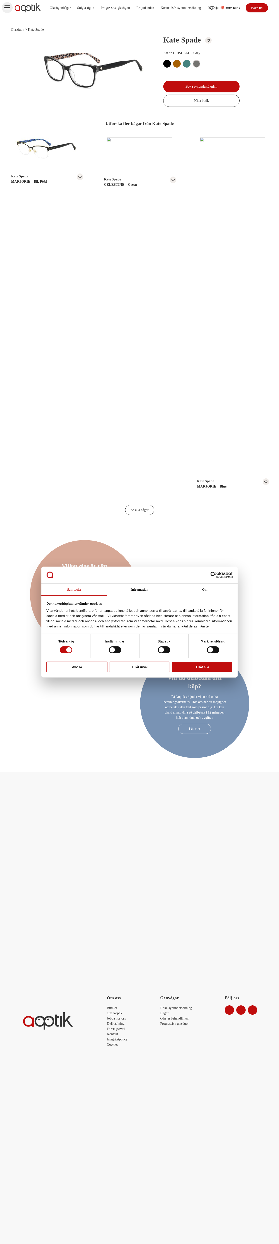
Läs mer (194, 729)
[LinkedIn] (252, 1010)
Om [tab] (205, 589)
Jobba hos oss (116, 1018)
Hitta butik (232, 8)
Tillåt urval (140, 667)
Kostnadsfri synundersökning (181, 8)
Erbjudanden (145, 8)
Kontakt (112, 1034)
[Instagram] (229, 1010)
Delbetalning (115, 1023)
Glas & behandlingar (174, 1018)
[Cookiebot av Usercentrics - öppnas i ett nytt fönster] (214, 575)
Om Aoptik (114, 1013)
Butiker (112, 1008)
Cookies (112, 1044)
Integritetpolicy (117, 1039)
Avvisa (77, 667)
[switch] (115, 649)
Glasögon (17, 29)
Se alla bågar (139, 510)
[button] (207, 40)
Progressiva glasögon (115, 8)
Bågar (164, 1013)
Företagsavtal (116, 1029)
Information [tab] (139, 589)
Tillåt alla (202, 667)
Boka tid (257, 8)
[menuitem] (60, 7)
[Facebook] (241, 1010)
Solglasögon (85, 8)
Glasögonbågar (60, 8)
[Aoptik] (28, 7)
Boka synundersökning (201, 86)
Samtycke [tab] (74, 589)
